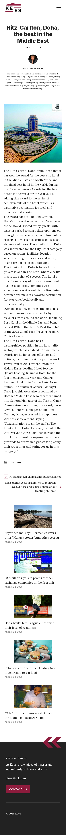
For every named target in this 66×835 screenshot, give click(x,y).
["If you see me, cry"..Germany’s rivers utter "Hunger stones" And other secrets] (33, 525)
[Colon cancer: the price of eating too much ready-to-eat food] (33, 661)
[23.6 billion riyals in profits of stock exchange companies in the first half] (33, 570)
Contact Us (18, 789)
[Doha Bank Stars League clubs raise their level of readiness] (33, 615)
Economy (15, 462)
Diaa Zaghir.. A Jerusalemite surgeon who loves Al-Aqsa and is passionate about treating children (30, 487)
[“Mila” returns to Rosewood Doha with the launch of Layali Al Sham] (33, 706)
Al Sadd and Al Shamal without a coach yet (35, 477)
